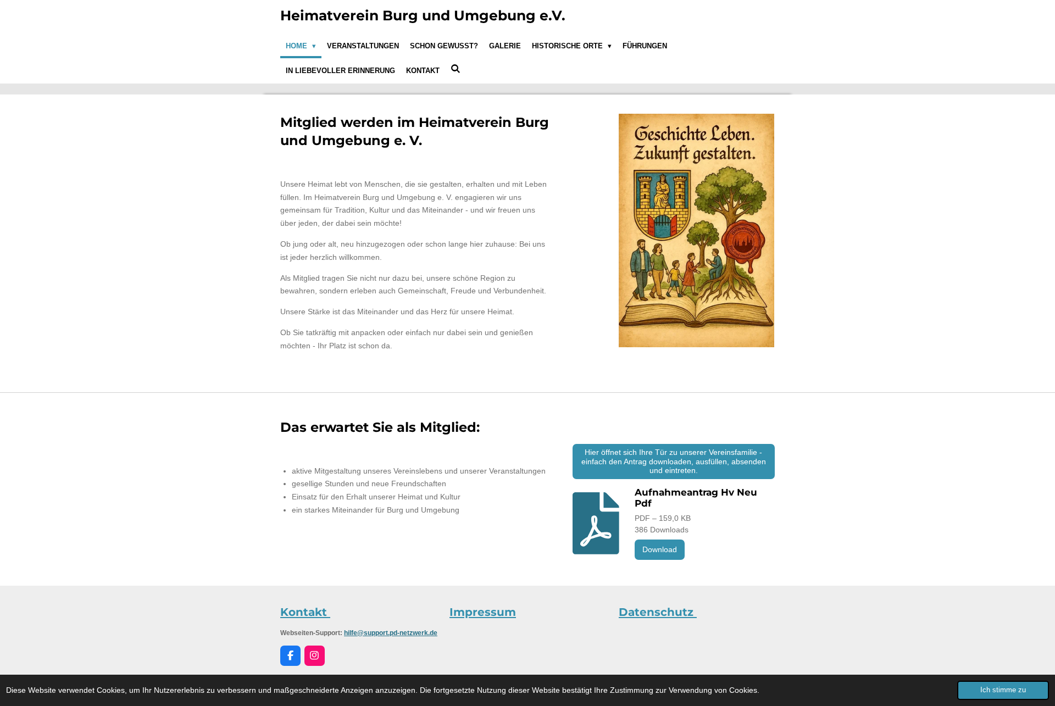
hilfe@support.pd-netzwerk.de (390, 632)
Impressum (482, 612)
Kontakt (305, 612)
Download (659, 549)
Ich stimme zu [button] (1003, 690)
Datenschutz (658, 612)
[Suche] (455, 69)
